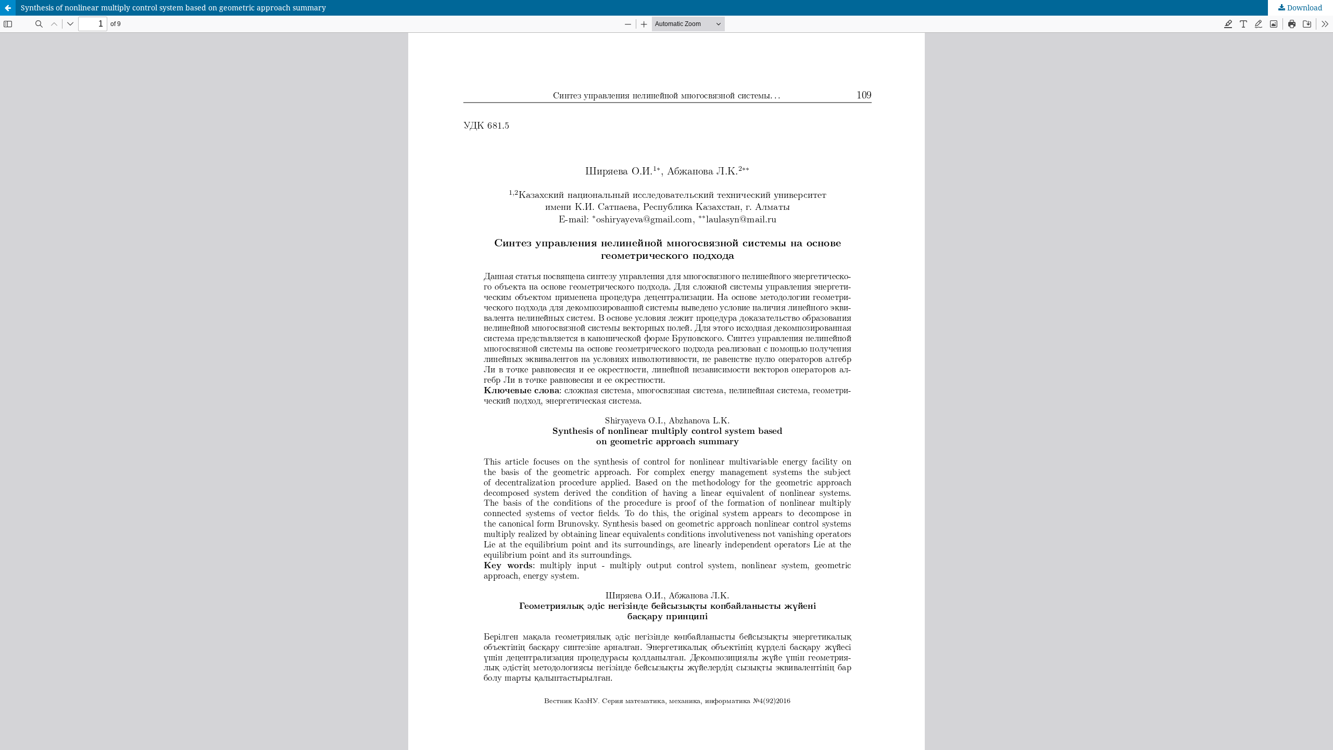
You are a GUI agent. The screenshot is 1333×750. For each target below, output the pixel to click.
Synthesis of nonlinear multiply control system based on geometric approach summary (173, 7)
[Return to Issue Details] (8, 8)
